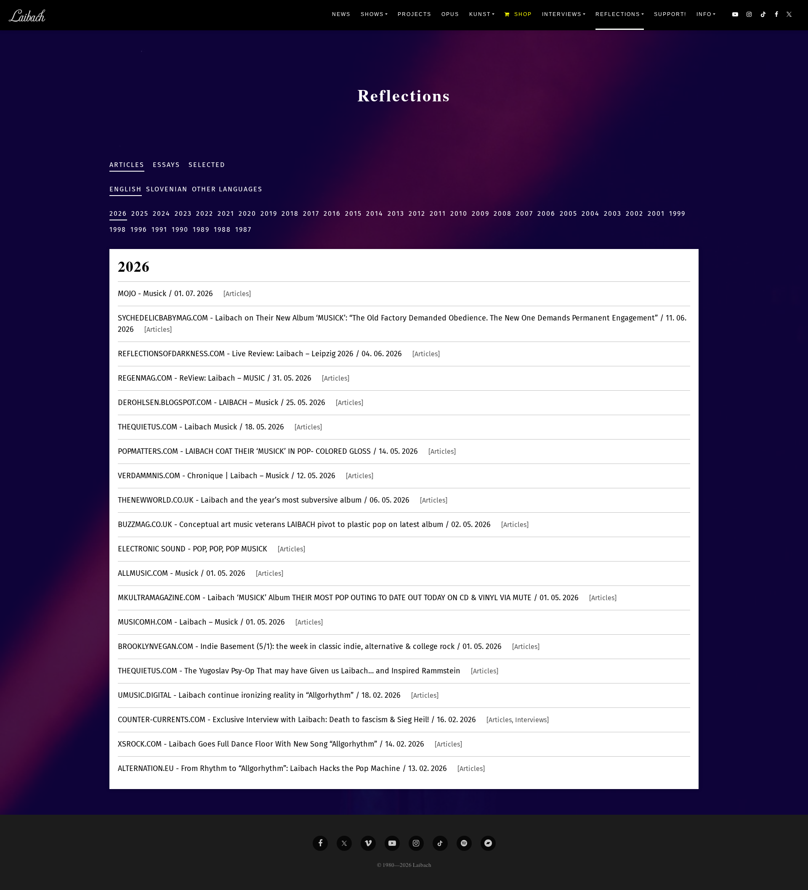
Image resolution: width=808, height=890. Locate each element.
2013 (396, 213)
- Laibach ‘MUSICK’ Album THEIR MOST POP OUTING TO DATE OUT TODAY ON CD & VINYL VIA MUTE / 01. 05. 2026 (367, 597)
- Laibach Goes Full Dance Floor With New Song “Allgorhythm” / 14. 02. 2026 (290, 744)
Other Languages (227, 189)
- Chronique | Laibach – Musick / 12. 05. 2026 (245, 475)
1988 (222, 229)
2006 (546, 213)
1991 (159, 229)
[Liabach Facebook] (320, 843)
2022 (204, 213)
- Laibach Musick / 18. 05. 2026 (220, 427)
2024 (161, 213)
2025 (140, 213)
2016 (332, 213)
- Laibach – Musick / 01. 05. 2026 (220, 622)
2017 (311, 213)
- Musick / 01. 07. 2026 (184, 293)
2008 (503, 213)
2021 (226, 213)
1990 (180, 229)
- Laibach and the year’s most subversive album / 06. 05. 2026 (282, 500)
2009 (480, 213)
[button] (790, 15)
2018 (290, 213)
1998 (117, 229)
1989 (201, 229)
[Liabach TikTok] (440, 843)
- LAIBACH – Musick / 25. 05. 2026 (240, 402)
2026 (118, 213)
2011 (438, 213)
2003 (613, 213)
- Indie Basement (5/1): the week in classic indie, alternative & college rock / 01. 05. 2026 (329, 646)
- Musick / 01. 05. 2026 (200, 573)
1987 (243, 229)
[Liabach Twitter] (344, 843)
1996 (138, 229)
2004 (591, 213)
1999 (677, 213)
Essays (166, 165)
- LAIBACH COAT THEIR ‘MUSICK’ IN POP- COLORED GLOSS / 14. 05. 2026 (287, 451)
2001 (656, 213)
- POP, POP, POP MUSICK (211, 549)
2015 (353, 213)
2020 (247, 213)
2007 (524, 213)
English (125, 189)
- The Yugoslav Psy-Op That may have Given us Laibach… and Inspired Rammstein (308, 670)
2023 (183, 213)
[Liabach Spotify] (464, 843)
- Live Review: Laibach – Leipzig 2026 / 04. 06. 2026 (279, 353)
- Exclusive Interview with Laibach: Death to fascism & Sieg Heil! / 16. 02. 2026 (333, 719)
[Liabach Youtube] (392, 843)
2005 (568, 213)
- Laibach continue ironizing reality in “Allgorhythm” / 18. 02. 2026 (278, 695)
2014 (374, 213)
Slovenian (167, 189)
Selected (207, 165)
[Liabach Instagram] (416, 843)
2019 (268, 213)
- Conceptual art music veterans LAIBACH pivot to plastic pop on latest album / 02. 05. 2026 (323, 524)
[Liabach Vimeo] (368, 843)
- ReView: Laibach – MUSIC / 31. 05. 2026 (233, 378)
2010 (459, 213)
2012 (417, 213)
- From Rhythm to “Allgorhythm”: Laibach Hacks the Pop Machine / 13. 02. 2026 (301, 768)
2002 (634, 213)
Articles (126, 165)
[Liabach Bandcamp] (488, 843)
